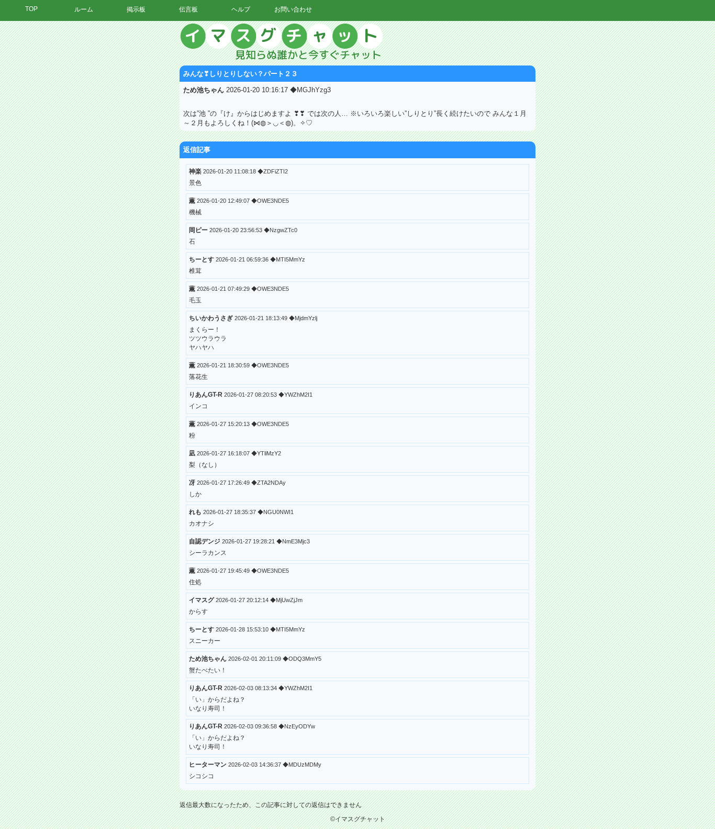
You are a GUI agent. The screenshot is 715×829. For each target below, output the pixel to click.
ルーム (83, 9)
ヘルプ (240, 9)
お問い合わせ (293, 9)
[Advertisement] (618, 181)
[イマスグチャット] (357, 42)
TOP (31, 9)
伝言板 (188, 9)
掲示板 (136, 9)
